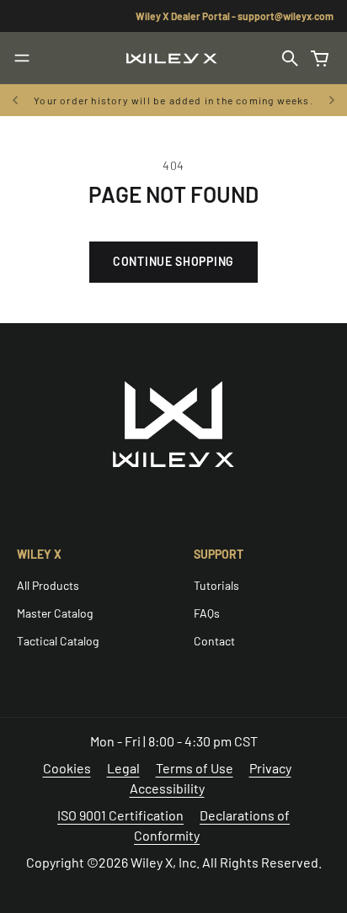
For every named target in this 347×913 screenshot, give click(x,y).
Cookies (67, 768)
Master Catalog (55, 613)
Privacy (270, 768)
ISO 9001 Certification (120, 815)
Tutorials (216, 585)
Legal (123, 768)
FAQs (207, 613)
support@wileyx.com (286, 16)
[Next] (332, 100)
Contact (214, 641)
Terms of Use (194, 768)
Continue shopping (173, 261)
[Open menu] (21, 58)
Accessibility (167, 788)
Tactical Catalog (58, 641)
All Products (48, 585)
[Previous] (17, 100)
